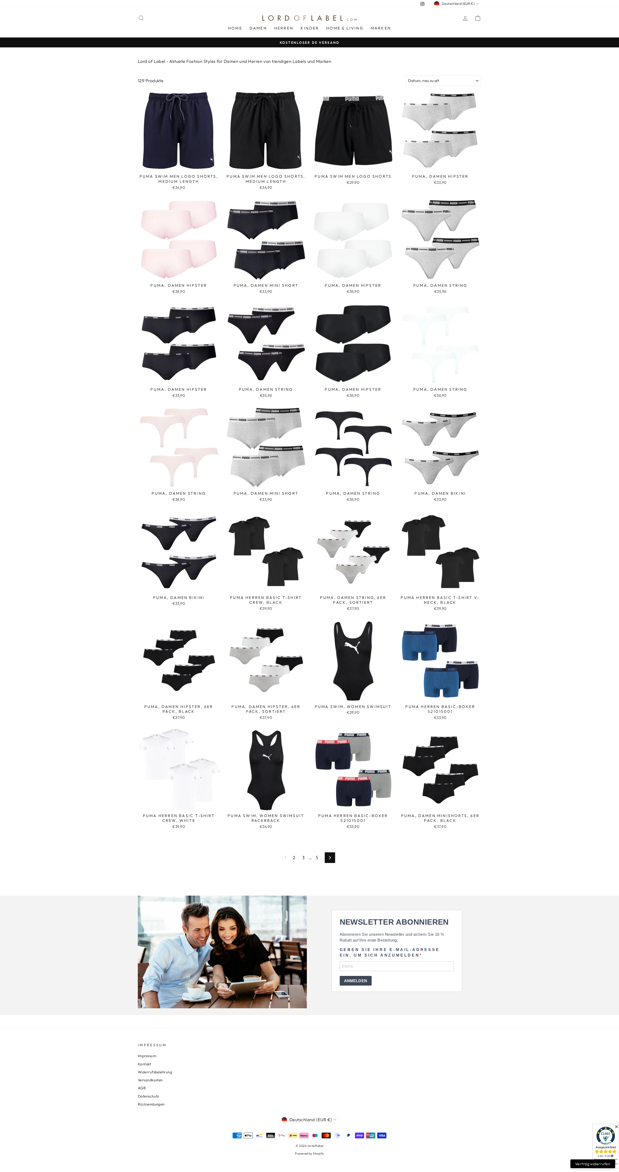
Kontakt (144, 1064)
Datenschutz (148, 1096)
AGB (142, 1088)
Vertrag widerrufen (592, 1163)
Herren (283, 28)
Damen (258, 28)
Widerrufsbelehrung (155, 1072)
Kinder (310, 28)
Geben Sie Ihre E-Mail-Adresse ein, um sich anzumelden (390, 952)
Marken (381, 28)
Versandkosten (150, 1080)
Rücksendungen (151, 1104)
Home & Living (344, 28)
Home (235, 28)
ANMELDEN (355, 981)
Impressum (147, 1056)
